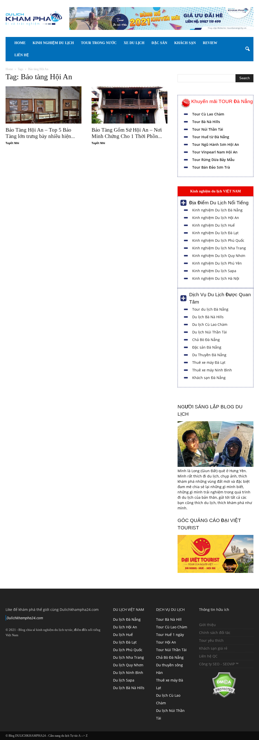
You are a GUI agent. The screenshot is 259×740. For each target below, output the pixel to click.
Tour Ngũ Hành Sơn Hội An (215, 144)
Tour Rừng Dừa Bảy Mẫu (213, 159)
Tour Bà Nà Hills (206, 121)
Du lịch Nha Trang (128, 657)
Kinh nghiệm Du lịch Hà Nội (215, 278)
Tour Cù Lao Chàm (208, 114)
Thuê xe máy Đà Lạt (208, 362)
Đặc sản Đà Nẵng (206, 347)
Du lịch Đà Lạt (125, 642)
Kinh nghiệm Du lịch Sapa (214, 270)
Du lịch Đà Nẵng (127, 619)
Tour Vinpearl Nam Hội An (215, 152)
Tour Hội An (166, 642)
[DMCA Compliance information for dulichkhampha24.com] (217, 696)
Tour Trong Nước (102, 43)
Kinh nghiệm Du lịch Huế (213, 225)
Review (21, 55)
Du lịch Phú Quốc (127, 649)
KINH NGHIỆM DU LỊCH (53, 43)
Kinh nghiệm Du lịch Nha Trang (219, 248)
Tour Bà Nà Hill (169, 619)
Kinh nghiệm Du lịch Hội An (215, 217)
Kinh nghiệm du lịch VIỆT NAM (215, 191)
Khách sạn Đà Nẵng (209, 377)
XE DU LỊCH (141, 43)
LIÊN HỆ (46, 55)
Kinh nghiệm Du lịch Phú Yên (217, 263)
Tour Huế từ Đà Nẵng (210, 136)
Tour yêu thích (211, 640)
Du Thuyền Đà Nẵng (209, 354)
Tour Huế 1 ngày (170, 634)
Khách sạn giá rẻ (213, 648)
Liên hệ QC (208, 656)
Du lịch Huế (123, 634)
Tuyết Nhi (12, 143)
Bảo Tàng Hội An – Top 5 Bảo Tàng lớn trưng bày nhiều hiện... (40, 133)
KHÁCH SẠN (199, 43)
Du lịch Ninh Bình (128, 672)
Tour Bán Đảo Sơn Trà (211, 167)
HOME (20, 43)
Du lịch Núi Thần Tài (209, 332)
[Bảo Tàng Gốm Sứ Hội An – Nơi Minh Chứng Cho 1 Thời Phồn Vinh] (129, 105)
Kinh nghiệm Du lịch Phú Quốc (218, 240)
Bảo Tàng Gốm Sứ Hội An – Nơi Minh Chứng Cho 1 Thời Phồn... (127, 133)
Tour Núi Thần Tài (207, 129)
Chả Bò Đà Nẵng (206, 339)
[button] (247, 49)
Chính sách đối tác (214, 632)
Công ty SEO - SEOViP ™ (219, 664)
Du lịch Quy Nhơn (128, 665)
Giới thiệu (207, 624)
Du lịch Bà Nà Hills (208, 316)
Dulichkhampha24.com (25, 617)
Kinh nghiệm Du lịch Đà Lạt (215, 232)
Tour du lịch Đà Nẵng (210, 309)
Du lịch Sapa (123, 680)
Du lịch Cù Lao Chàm (209, 324)
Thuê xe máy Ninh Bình (212, 370)
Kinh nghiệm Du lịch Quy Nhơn (218, 255)
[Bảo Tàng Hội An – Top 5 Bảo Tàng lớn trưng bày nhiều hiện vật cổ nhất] (43, 105)
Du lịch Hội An (125, 627)
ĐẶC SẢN (170, 43)
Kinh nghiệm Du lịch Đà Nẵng (217, 210)
